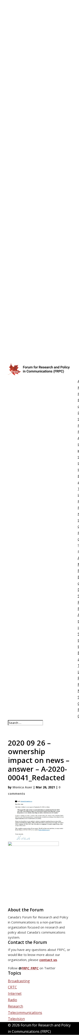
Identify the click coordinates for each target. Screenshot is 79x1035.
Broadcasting (19, 981)
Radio (12, 999)
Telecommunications (25, 1012)
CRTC (12, 987)
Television (16, 1018)
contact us (48, 959)
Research (15, 1006)
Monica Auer (22, 787)
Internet (15, 993)
